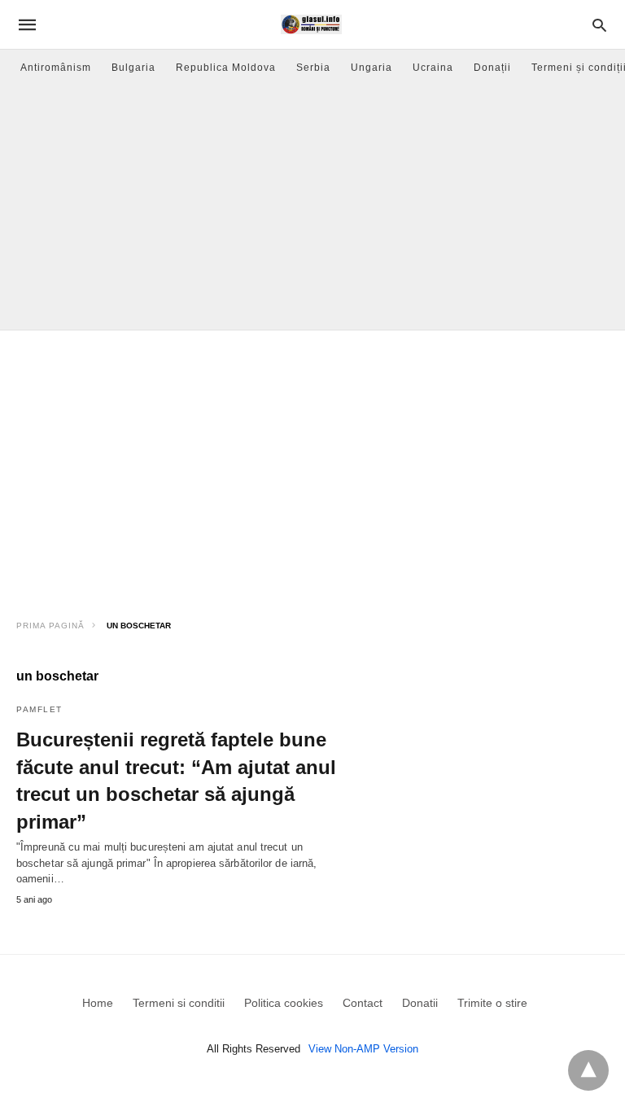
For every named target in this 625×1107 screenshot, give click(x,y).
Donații (492, 67)
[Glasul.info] (311, 24)
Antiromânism (55, 67)
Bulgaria (133, 67)
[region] (312, 469)
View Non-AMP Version (363, 1049)
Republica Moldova (226, 67)
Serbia (313, 67)
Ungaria (371, 67)
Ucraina (433, 67)
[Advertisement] (312, 208)
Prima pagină (50, 625)
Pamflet (39, 709)
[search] (599, 24)
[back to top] (588, 1070)
